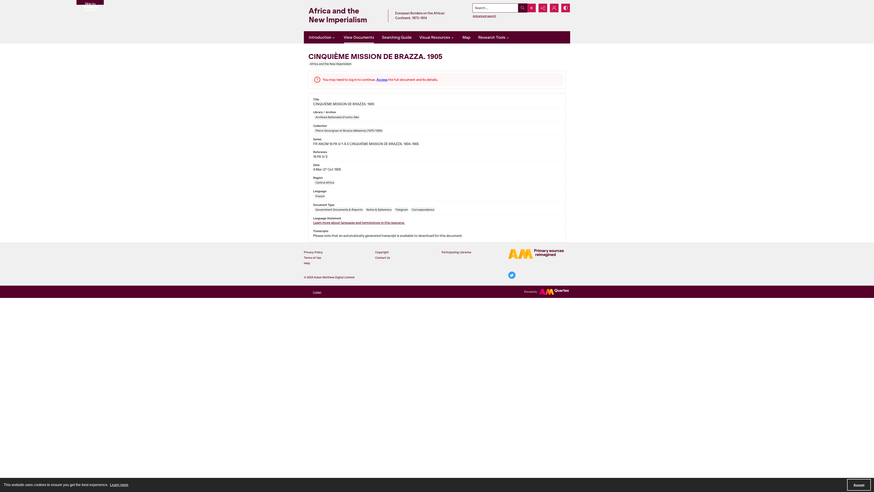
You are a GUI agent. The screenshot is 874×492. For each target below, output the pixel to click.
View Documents (359, 37)
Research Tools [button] (492, 37)
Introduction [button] (320, 37)
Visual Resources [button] (434, 37)
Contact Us (382, 257)
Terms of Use (312, 257)
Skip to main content (90, 3)
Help (307, 263)
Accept (859, 485)
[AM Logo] (536, 254)
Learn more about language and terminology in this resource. (359, 223)
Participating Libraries (456, 252)
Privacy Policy (313, 252)
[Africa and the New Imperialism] (344, 15)
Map (466, 37)
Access (381, 80)
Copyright (382, 252)
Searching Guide (397, 37)
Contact (317, 292)
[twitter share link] (512, 275)
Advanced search (484, 16)
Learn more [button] (119, 485)
